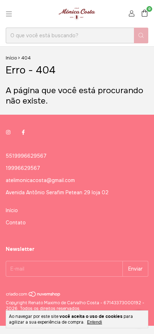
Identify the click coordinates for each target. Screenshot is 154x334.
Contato (16, 222)
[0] (144, 13)
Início (11, 58)
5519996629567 (26, 156)
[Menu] (9, 14)
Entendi (94, 322)
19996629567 (23, 168)
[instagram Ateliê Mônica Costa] (8, 132)
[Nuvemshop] (33, 296)
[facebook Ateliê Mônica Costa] (23, 132)
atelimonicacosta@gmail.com (40, 180)
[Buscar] (141, 35)
